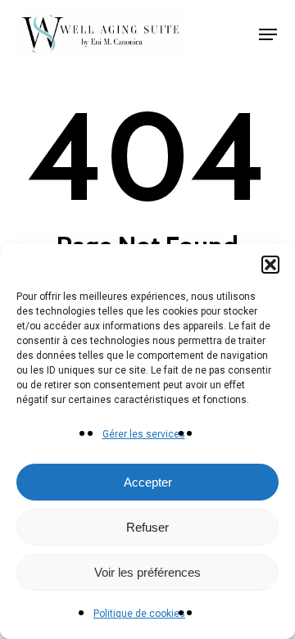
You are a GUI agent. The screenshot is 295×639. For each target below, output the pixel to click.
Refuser (147, 527)
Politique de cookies (139, 613)
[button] (270, 264)
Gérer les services (143, 434)
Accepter (148, 482)
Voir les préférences (147, 572)
